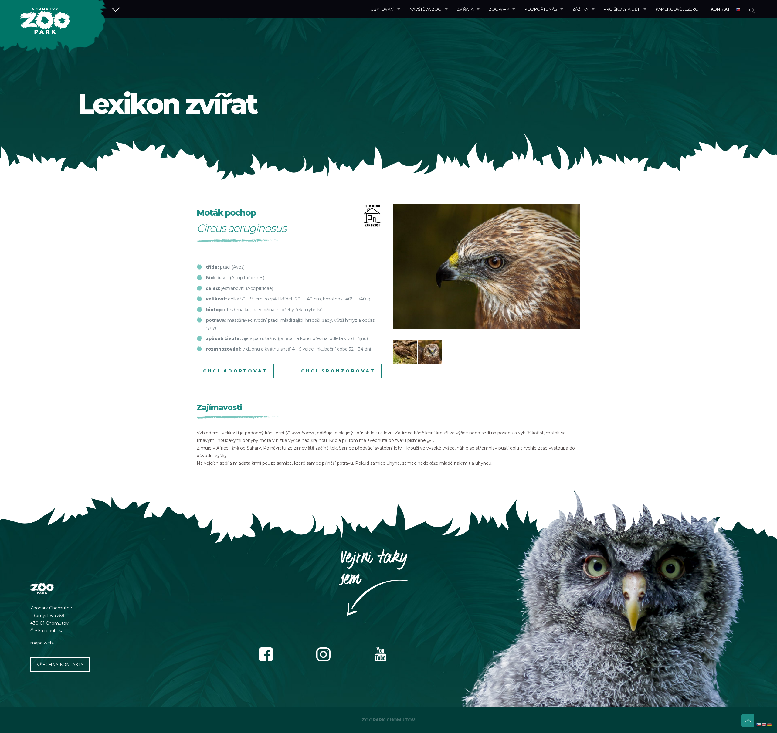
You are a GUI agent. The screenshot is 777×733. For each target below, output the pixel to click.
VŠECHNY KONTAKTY (60, 664)
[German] (769, 724)
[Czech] (738, 9)
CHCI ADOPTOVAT (235, 371)
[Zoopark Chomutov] (53, 26)
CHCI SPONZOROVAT (338, 371)
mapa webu (43, 643)
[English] (764, 724)
